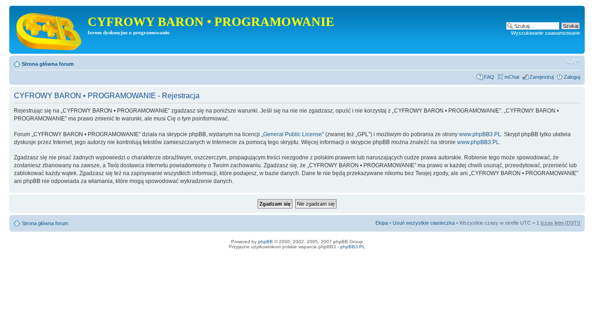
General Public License (292, 134)
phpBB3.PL (352, 246)
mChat (511, 77)
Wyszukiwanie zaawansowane (545, 33)
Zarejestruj (541, 77)
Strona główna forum (48, 64)
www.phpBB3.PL (480, 134)
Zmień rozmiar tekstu (573, 62)
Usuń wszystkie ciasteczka (424, 223)
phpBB (265, 241)
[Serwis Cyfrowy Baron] (50, 29)
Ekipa (381, 223)
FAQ (489, 77)
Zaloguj (572, 77)
